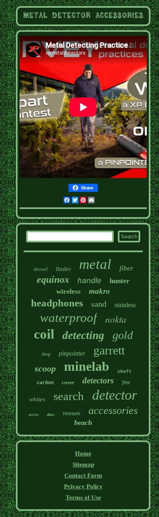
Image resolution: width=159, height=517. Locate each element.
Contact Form (83, 475)
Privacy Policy (83, 486)
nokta (115, 318)
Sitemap (83, 464)
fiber (126, 268)
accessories (113, 410)
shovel (40, 269)
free (126, 382)
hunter (120, 281)
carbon (45, 383)
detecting (83, 335)
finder (63, 269)
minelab (86, 366)
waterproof (68, 317)
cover (68, 382)
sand (98, 303)
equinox (53, 279)
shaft (124, 371)
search (68, 396)
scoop (45, 368)
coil (44, 334)
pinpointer (72, 353)
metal (95, 264)
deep (46, 354)
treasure (71, 413)
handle (89, 280)
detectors (98, 380)
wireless (68, 291)
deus (51, 414)
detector (114, 395)
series (34, 414)
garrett (109, 350)
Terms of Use (83, 497)
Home (83, 453)
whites (37, 399)
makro (99, 291)
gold (123, 335)
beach (83, 422)
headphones (57, 302)
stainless (125, 304)
